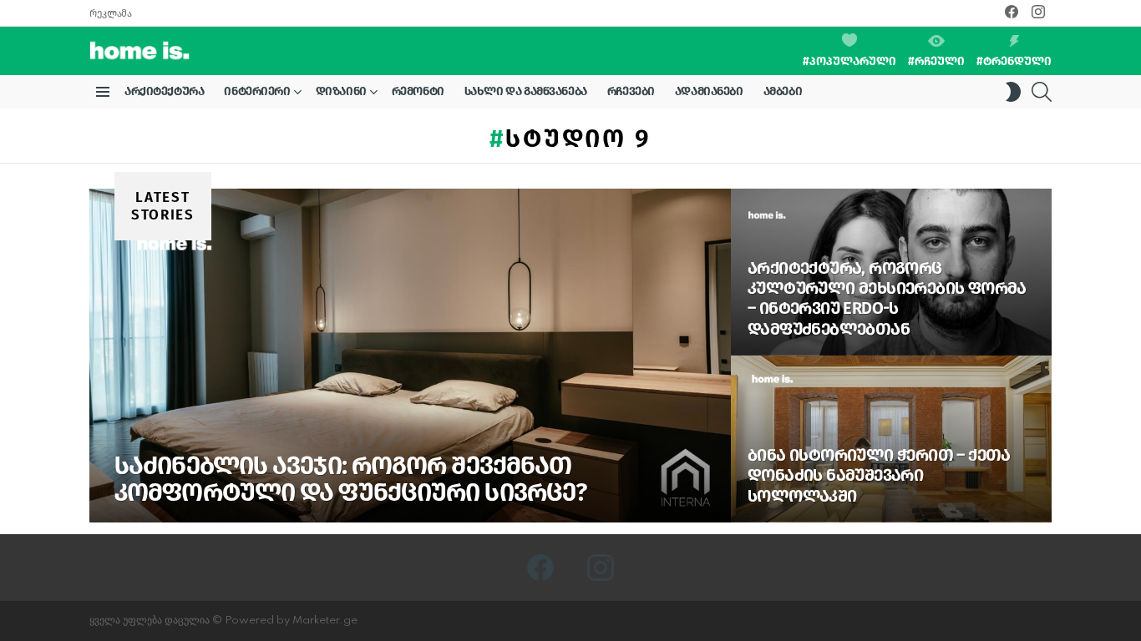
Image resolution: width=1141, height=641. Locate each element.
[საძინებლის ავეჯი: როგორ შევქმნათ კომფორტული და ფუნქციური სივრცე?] (410, 355)
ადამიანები (709, 91)
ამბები (782, 91)
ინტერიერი (257, 91)
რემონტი (418, 91)
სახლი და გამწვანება (525, 91)
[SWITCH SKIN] (1013, 92)
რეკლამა (110, 13)
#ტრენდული (1014, 61)
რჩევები (631, 91)
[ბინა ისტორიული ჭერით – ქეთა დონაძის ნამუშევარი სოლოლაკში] (891, 439)
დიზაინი (341, 91)
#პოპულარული (849, 61)
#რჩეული (936, 61)
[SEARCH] (1042, 92)
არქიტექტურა (164, 91)
